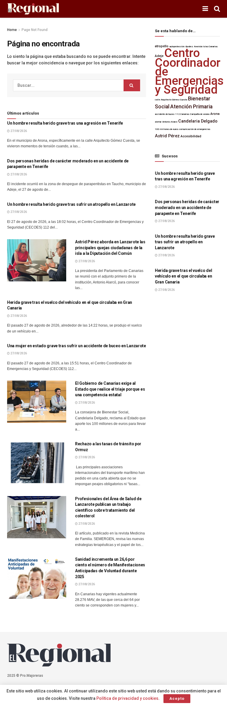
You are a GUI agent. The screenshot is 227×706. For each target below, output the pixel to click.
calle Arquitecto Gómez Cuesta (171, 99)
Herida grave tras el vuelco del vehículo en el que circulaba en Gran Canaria (183, 276)
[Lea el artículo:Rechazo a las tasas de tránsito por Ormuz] (36, 462)
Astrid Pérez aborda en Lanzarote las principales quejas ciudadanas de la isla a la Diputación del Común (110, 247)
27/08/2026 (18, 131)
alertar (158, 121)
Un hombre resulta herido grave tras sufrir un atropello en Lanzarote (71, 204)
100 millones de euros (166, 129)
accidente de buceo (164, 114)
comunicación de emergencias (194, 129)
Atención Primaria (191, 107)
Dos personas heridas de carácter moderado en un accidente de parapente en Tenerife (187, 207)
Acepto (176, 698)
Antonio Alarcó (169, 121)
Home (12, 30)
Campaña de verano (200, 114)
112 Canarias (182, 114)
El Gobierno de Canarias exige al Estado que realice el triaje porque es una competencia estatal (110, 389)
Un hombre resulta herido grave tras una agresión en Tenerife (65, 123)
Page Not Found (35, 30)
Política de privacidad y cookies (127, 698)
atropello (161, 46)
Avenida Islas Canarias (206, 46)
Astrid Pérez (167, 135)
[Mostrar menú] (205, 9)
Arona (215, 114)
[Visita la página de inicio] (33, 9)
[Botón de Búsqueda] (217, 9)
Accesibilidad (191, 136)
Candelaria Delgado (198, 121)
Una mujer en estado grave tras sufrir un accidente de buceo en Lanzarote (76, 345)
